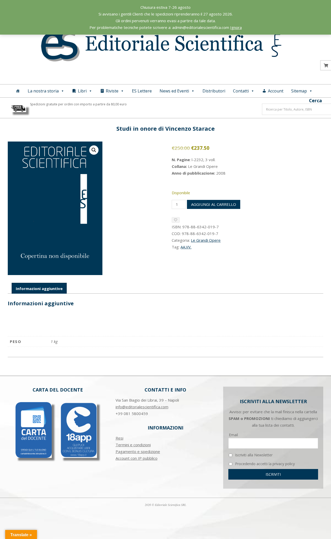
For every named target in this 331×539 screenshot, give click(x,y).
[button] (94, 150)
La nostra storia (43, 91)
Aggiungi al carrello (213, 204)
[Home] (17, 90)
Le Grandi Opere (206, 240)
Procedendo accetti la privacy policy (264, 463)
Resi (119, 438)
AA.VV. (185, 246)
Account (275, 91)
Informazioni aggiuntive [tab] (39, 288)
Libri (82, 91)
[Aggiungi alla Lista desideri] (176, 220)
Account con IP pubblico (136, 458)
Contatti (241, 91)
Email (233, 434)
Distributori (213, 91)
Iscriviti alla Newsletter (253, 454)
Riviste (112, 91)
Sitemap (299, 91)
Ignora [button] (236, 27)
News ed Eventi (174, 91)
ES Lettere (142, 91)
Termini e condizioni (133, 444)
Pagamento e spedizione (138, 451)
